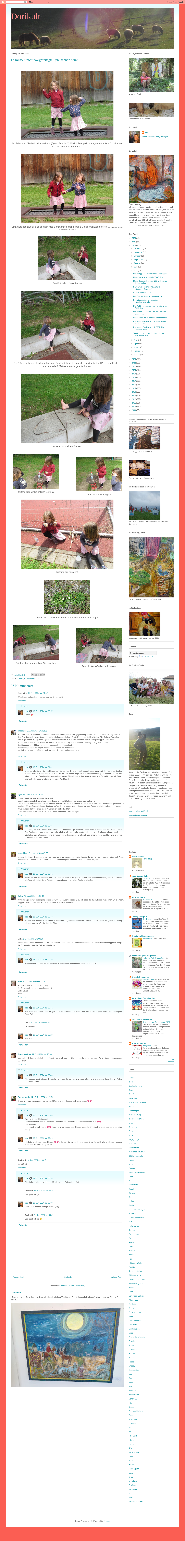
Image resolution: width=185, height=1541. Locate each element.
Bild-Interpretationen (137, 1172)
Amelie (20, 678)
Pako (131, 1386)
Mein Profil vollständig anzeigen (155, 136)
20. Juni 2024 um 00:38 (43, 1191)
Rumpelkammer (139, 1043)
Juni (136, 270)
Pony (131, 1131)
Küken (131, 1448)
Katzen (132, 1230)
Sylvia (20, 896)
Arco (131, 1432)
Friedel (131, 1362)
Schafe (132, 1094)
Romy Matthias (24, 1054)
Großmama (133, 1485)
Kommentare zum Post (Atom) (72, 1286)
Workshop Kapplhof (137, 1279)
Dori (130, 1074)
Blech (131, 1082)
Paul (130, 1238)
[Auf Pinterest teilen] (43, 674)
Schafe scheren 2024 (142, 293)
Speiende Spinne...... (151, 900)
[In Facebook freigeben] (41, 674)
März (136, 347)
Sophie (131, 1308)
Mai (136, 340)
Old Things (147, 919)
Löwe (131, 1456)
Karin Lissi (22, 853)
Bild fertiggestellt (136, 1156)
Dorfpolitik (133, 1127)
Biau (130, 1378)
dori (26, 711)
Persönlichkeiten (136, 1411)
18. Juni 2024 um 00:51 (42, 874)
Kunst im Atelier (135, 1271)
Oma (131, 1477)
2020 (134, 370)
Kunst (131, 1135)
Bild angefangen (135, 1275)
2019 (134, 374)
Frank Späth (134, 1469)
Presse (132, 1250)
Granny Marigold (25, 1097)
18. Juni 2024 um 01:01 (42, 767)
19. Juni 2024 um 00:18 (42, 1178)
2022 (134, 363)
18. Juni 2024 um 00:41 (42, 1008)
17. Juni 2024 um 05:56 (33, 795)
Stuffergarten (134, 1329)
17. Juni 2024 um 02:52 (37, 731)
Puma (131, 1222)
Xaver (131, 1090)
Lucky (131, 1473)
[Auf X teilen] (38, 674)
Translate (149, 656)
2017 (134, 381)
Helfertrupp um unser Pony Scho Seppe (149, 274)
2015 (134, 388)
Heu (130, 1403)
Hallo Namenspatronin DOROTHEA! (148, 277)
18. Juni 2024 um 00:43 (42, 1075)
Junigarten (147, 1046)
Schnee (132, 1197)
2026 (134, 238)
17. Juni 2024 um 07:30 (38, 853)
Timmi (131, 1160)
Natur (131, 1164)
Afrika (131, 1358)
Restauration (134, 1370)
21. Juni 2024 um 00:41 (43, 1215)
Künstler (132, 1193)
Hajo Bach (133, 1436)
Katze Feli (133, 1489)
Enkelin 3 (132, 1349)
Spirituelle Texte (135, 1086)
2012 (134, 399)
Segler (131, 1407)
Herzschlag (147, 859)
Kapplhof (132, 1189)
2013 (134, 396)
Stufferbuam (134, 1148)
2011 (134, 403)
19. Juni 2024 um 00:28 (40, 1022)
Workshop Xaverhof (137, 1152)
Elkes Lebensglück (140, 977)
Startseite (68, 1277)
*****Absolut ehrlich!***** (142, 1020)
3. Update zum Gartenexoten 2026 (156, 1022)
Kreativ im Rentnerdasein (143, 936)
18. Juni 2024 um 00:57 (42, 711)
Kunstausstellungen (137, 1209)
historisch (133, 1481)
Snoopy (132, 1366)
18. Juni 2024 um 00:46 (42, 1115)
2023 (134, 359)
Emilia (131, 1465)
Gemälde (132, 1213)
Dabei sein (16, 1292)
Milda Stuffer (134, 1452)
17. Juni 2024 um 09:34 (33, 939)
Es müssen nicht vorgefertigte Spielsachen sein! (145, 301)
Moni (131, 1333)
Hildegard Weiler (135, 1263)
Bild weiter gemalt (136, 1283)
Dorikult (25, 16)
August (137, 263)
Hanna (131, 1444)
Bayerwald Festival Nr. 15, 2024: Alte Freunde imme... (148, 328)
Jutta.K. (21, 982)
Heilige (131, 1201)
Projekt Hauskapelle (137, 1337)
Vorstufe (132, 1391)
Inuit (130, 1374)
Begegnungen (134, 1139)
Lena (38, 678)
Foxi (130, 1259)
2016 (134, 385)
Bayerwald (133, 1098)
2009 (134, 410)
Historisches (134, 1226)
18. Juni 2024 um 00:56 (42, 826)
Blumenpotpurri (149, 979)
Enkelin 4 (132, 1423)
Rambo (132, 1353)
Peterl (131, 1415)
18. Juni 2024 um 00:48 (42, 917)
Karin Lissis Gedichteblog (143, 998)
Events (132, 1107)
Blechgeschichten (136, 1119)
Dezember (138, 248)
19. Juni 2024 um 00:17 (36, 1160)
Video (131, 1382)
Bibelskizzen (134, 1395)
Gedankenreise (138, 856)
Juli (135, 267)
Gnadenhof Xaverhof (137, 1102)
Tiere (131, 1246)
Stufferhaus (133, 1185)
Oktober (137, 256)
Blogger (107, 1521)
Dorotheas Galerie (136, 1296)
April (136, 343)
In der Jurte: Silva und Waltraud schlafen (150, 318)
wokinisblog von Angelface (144, 956)
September (139, 259)
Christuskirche (135, 1312)
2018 (134, 377)
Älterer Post (116, 1277)
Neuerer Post (18, 1277)
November (138, 252)
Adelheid (132, 1304)
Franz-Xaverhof (135, 1321)
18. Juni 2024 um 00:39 (42, 960)
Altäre (131, 1242)
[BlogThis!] (35, 674)
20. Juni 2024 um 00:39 (42, 1203)
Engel (131, 1123)
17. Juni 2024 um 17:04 (35, 982)
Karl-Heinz (133, 1325)
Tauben (132, 1168)
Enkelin (132, 1341)
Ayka (20, 795)
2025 (134, 242)
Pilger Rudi (133, 1300)
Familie (132, 1267)
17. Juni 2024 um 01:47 (38, 693)
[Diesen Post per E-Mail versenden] (32, 674)
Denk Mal (147, 878)
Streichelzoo (134, 1419)
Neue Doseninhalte (140, 876)
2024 (134, 245)
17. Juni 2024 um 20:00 (42, 1054)
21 (130, 1493)
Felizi (131, 1498)
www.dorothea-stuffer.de (139, 811)
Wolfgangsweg (135, 1115)
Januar (137, 354)
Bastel (131, 1255)
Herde (131, 1288)
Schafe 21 (133, 1399)
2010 (134, 407)
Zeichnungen (134, 1111)
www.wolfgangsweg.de (138, 815)
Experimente (29, 678)
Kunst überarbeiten (136, 1218)
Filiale (131, 1440)
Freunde (132, 1078)
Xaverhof (132, 1144)
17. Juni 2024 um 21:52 (43, 1097)
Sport (131, 1428)
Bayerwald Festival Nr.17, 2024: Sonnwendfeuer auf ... (146, 288)
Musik (131, 1316)
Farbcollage (148, 938)
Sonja (131, 1461)
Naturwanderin (138, 897)
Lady (131, 1292)
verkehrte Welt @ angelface (154, 958)
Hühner (132, 1181)
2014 (134, 392)
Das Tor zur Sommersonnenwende (147, 296)
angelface (22, 731)
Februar (137, 351)
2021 (134, 366)
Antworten (22, 701)
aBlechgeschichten (137, 1502)
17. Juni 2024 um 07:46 (34, 896)
